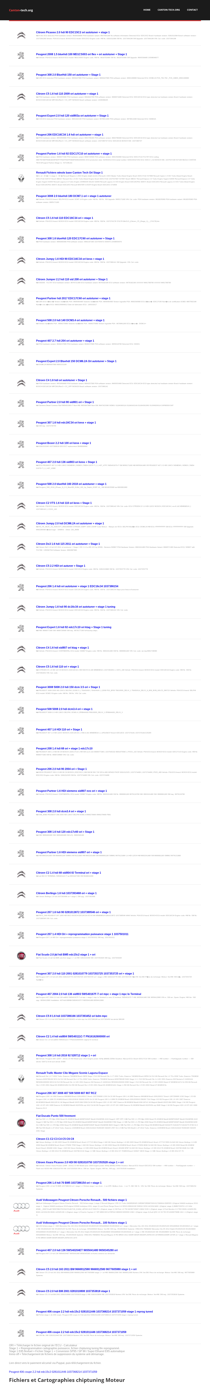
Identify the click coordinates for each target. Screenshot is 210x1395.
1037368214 (74, 1371)
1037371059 (89, 1371)
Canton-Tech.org (169, 9)
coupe (28, 1371)
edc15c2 (46, 1371)
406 (22, 1371)
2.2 (34, 1371)
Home (146, 9)
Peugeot (14, 1371)
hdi (38, 1371)
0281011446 (59, 1371)
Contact (192, 9)
